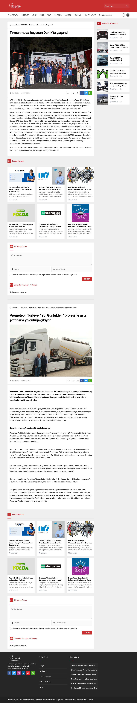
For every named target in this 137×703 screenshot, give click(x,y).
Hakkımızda (43, 671)
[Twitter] (14, 673)
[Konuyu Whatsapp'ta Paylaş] (90, 93)
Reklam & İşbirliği (45, 682)
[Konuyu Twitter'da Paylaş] (86, 93)
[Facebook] (9, 673)
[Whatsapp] (33, 673)
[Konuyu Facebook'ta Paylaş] (82, 93)
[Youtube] (28, 673)
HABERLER (23, 25)
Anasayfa (15, 25)
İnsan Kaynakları (45, 676)
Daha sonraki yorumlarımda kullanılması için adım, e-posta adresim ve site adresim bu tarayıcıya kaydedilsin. (44, 274)
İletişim (42, 687)
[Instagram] (19, 673)
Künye (42, 666)
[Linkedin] (23, 673)
